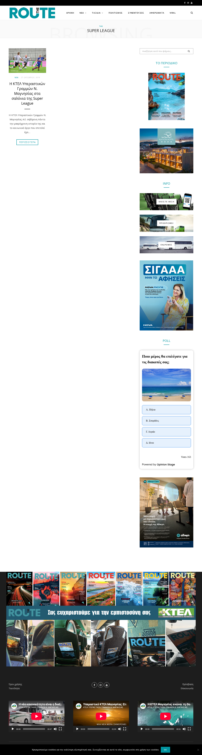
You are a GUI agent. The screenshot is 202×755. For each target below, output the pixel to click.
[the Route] (32, 13)
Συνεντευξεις (136, 12)
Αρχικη (70, 12)
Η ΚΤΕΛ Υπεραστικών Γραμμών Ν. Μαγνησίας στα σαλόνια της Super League (27, 93)
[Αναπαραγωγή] (12, 729)
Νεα (82, 12)
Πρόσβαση (187, 684)
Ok (165, 750)
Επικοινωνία (187, 688)
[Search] (191, 13)
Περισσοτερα (27, 142)
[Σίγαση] (55, 729)
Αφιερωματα (156, 12)
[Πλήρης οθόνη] (60, 729)
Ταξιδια (96, 12)
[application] (36, 716)
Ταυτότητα (14, 688)
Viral (173, 12)
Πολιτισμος (116, 12)
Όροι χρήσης (15, 684)
